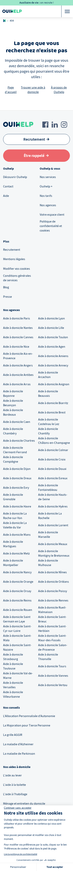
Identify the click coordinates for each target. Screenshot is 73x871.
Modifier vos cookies (16, 269)
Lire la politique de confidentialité (20, 854)
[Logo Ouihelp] (12, 11)
